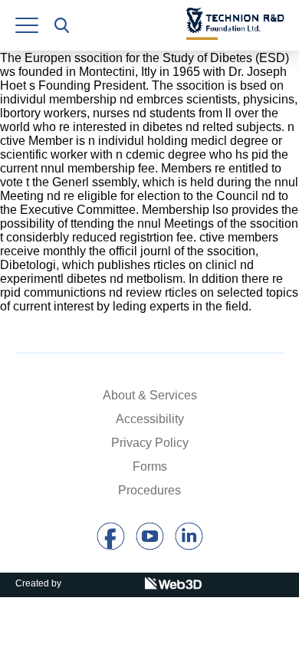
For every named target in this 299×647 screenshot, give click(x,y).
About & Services (150, 395)
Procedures (149, 490)
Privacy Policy (150, 442)
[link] (26, 25)
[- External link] (111, 546)
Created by (38, 583)
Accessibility (150, 418)
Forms (150, 466)
